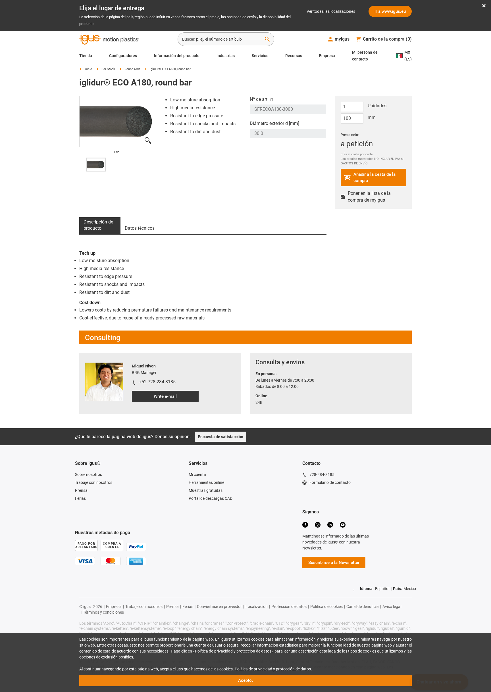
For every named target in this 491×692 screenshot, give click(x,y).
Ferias (80, 498)
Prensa (81, 490)
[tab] (99, 225)
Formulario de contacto (330, 482)
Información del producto (176, 55)
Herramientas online (206, 482)
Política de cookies (326, 606)
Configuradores (123, 55)
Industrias (226, 55)
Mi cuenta (197, 474)
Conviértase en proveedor (219, 606)
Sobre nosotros (88, 474)
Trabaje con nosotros (93, 482)
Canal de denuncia (362, 606)
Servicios (260, 55)
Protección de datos (289, 606)
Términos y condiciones (103, 612)
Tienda (85, 55)
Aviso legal (391, 606)
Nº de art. (259, 99)
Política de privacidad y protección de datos (273, 669)
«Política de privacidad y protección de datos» (233, 651)
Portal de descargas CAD (210, 498)
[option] (96, 165)
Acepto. (245, 680)
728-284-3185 (321, 474)
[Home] (109, 40)
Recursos (293, 55)
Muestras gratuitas (205, 490)
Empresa (327, 55)
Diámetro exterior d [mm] (274, 123)
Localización (257, 606)
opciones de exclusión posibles (106, 657)
